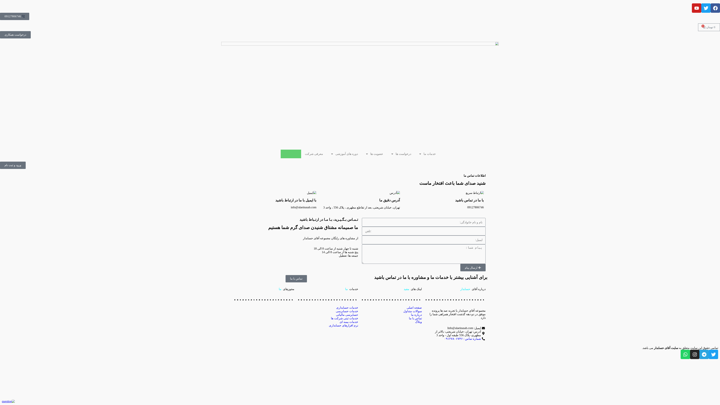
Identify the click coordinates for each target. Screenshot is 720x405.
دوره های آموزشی (346, 153)
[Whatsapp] (685, 354)
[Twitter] (713, 354)
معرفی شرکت (314, 153)
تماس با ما (290, 153)
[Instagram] (694, 354)
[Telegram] (704, 354)
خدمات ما (430, 153)
